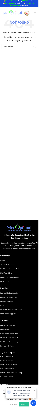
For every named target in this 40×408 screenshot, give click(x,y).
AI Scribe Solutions (7, 360)
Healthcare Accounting (9, 342)
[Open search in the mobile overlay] (32, 13)
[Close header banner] (35, 3)
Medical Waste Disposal (9, 338)
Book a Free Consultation (9, 277)
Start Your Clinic (6, 273)
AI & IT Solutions (6, 356)
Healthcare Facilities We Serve (11, 269)
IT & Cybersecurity (7, 368)
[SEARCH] (34, 46)
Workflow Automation (8, 364)
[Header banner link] (19, 3)
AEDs (2, 305)
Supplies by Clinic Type (8, 297)
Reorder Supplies (6, 301)
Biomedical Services (7, 325)
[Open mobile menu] (35, 13)
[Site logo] (12, 13)
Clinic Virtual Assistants (9, 334)
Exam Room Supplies (8, 314)
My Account (5, 281)
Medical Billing (5, 329)
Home (2, 261)
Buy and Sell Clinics (7, 346)
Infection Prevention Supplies (11, 309)
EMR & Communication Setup (11, 373)
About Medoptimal (7, 265)
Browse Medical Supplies (9, 293)
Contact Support (6, 377)
